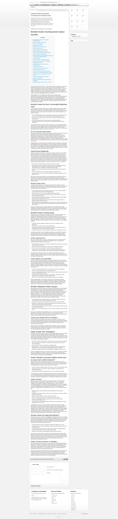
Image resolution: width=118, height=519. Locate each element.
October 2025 (73, 508)
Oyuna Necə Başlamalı (38, 43)
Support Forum (54, 500)
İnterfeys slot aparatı (37, 78)
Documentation (54, 496)
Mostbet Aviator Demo (38, 45)
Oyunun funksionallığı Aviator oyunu (41, 76)
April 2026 (72, 500)
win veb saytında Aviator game (39, 42)
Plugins (53, 497)
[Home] (32, 5)
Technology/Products (45, 4)
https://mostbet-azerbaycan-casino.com (45, 129)
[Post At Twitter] (63, 459)
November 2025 (73, 507)
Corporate (53, 4)
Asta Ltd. (34, 2)
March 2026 (73, 501)
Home (31, 513)
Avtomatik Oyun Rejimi (38, 66)
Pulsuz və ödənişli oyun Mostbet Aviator (41, 71)
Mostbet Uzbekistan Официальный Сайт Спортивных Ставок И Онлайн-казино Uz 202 (49, 9)
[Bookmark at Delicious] (65, 459)
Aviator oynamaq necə (38, 48)
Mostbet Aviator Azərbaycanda (39, 46)
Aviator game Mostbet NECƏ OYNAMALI (42, 52)
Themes (53, 501)
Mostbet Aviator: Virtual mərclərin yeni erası (42, 82)
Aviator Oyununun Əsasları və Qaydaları (42, 61)
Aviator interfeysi (36, 58)
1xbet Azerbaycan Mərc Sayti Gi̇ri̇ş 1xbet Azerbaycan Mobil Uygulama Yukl (52, 10)
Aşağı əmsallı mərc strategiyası (40, 54)
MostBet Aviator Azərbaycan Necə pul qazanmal (40, 13)
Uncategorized (44, 15)
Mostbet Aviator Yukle (37, 62)
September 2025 (73, 509)
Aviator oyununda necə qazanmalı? (40, 68)
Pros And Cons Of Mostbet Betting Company (42, 72)
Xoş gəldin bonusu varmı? (38, 69)
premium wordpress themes (59, 517)
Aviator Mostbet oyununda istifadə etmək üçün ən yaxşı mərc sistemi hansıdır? (43, 56)
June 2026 (72, 497)
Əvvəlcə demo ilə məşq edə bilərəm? (41, 59)
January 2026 (73, 504)
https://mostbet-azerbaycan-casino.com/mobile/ (55, 161)
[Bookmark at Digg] (67, 459)
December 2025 (73, 505)
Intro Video (67, 4)
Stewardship (60, 4)
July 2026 (72, 496)
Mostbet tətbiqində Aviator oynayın (40, 51)
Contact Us (64, 513)
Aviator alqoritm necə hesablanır (40, 49)
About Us (36, 4)
